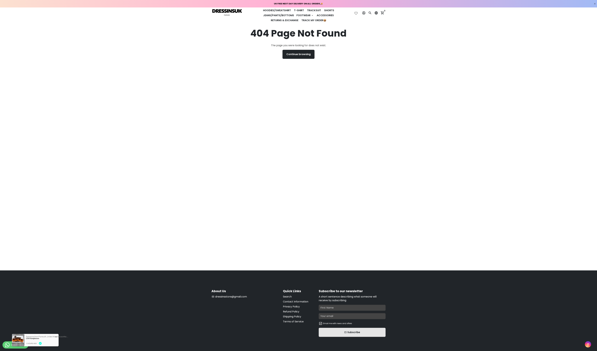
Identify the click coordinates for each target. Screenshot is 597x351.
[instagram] (588, 344)
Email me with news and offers (337, 323)
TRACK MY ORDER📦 (313, 20)
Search (287, 296)
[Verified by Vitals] (40, 343)
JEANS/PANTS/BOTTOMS (278, 15)
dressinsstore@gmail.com (229, 296)
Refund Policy (291, 311)
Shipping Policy (292, 316)
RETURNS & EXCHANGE (284, 20)
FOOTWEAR (305, 15)
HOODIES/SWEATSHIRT (277, 10)
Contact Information (295, 301)
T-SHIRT (299, 10)
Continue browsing (298, 54)
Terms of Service (293, 321)
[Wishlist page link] (356, 13)
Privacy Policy (291, 306)
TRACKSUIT (314, 10)
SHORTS (329, 10)
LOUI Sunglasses (32, 338)
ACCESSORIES (325, 15)
